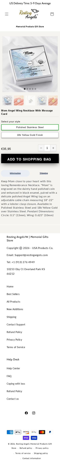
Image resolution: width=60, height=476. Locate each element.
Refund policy (26, 448)
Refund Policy (14, 332)
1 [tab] (24, 89)
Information (15, 173)
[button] (6, 14)
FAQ (9, 376)
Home (10, 286)
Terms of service (23, 453)
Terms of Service (16, 347)
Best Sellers (13, 294)
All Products (13, 301)
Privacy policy (42, 448)
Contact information (31, 458)
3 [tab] (30, 89)
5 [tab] (35, 89)
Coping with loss (16, 383)
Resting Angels (23, 444)
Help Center (13, 368)
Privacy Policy (14, 339)
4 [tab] (32, 89)
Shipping (44, 173)
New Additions (15, 309)
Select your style (10, 121)
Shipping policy (41, 453)
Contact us (13, 398)
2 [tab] (27, 89)
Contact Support (16, 324)
